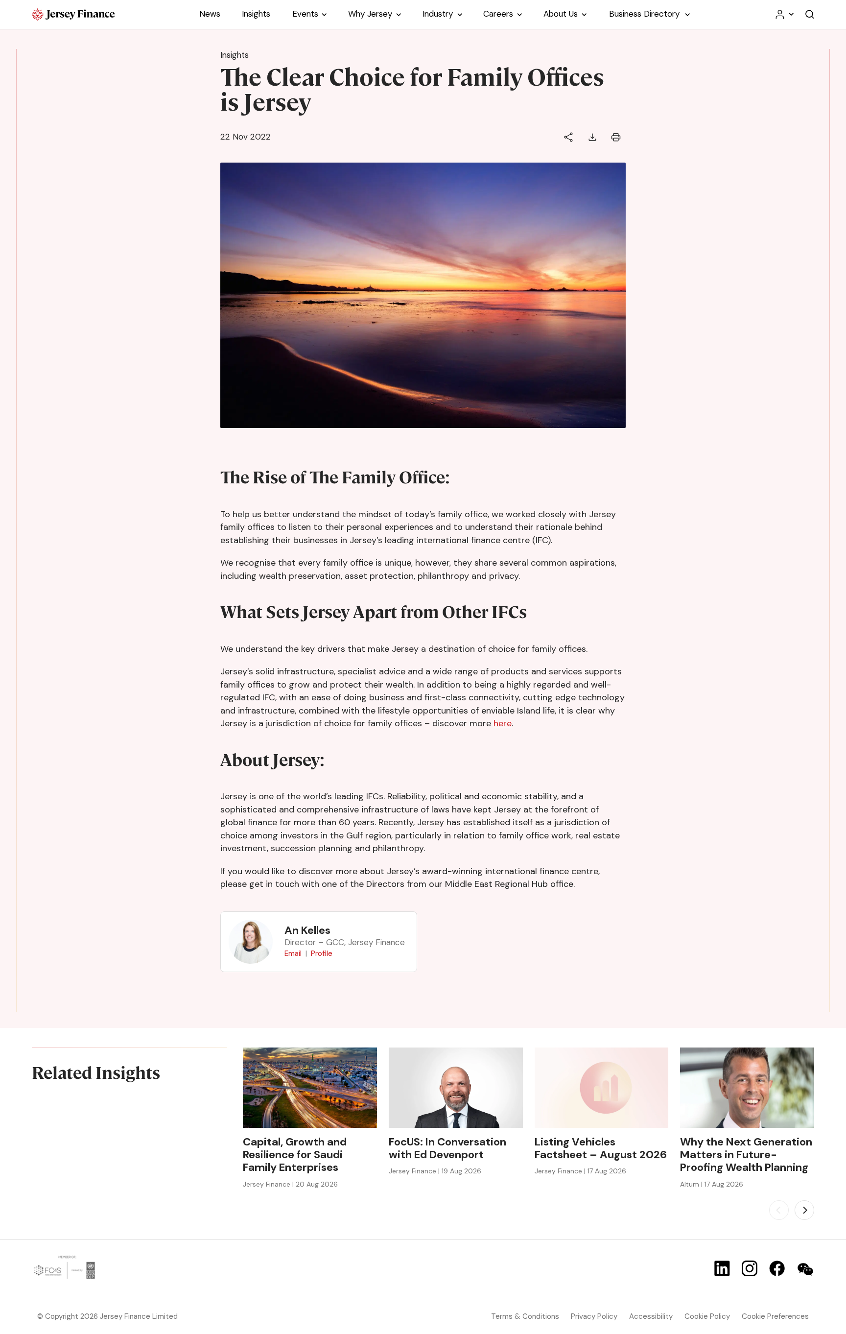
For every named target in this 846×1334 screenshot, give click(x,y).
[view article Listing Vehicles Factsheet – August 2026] (602, 1088)
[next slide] (804, 1210)
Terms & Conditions (525, 1316)
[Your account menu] (784, 14)
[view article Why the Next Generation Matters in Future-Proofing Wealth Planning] (747, 1088)
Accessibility (651, 1316)
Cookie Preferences (775, 1316)
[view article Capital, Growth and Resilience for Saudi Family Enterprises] (310, 1088)
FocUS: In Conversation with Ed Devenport (447, 1149)
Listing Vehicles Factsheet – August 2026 (601, 1149)
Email (293, 953)
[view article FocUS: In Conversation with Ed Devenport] (456, 1088)
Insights (234, 54)
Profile (321, 953)
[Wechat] (805, 1269)
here (503, 723)
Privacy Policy (594, 1316)
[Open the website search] (809, 14)
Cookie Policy (707, 1316)
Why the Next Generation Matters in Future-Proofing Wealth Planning (746, 1155)
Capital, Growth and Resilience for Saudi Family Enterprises (295, 1155)
